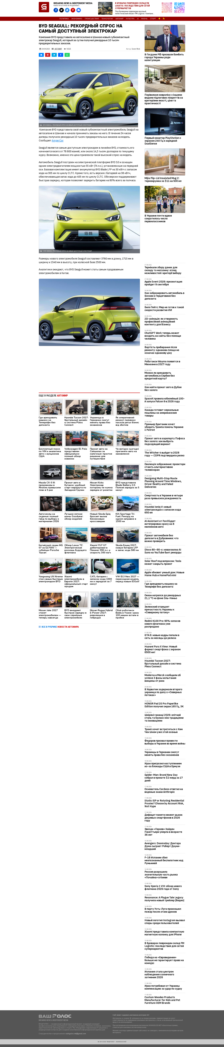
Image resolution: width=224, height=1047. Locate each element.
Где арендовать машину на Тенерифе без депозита (161, 585)
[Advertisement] (89, 369)
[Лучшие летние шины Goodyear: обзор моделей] (77, 503)
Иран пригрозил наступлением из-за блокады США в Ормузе (163, 765)
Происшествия (92, 19)
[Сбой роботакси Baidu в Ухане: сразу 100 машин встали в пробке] (128, 600)
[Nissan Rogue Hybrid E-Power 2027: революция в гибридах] (102, 600)
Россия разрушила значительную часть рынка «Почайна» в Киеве (161, 874)
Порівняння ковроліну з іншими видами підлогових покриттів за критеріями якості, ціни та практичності (164, 99)
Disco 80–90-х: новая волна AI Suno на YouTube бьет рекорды (163, 551)
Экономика (76, 19)
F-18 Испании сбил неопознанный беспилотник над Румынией (164, 860)
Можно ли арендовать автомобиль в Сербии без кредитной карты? (160, 375)
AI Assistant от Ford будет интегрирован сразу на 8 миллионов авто (160, 524)
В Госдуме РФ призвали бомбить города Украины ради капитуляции (164, 57)
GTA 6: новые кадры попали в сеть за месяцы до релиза (162, 636)
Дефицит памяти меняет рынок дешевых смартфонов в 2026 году (163, 817)
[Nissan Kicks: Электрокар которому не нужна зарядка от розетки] (102, 472)
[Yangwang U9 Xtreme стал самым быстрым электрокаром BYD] (51, 566)
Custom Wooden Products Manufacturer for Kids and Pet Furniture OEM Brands (162, 1000)
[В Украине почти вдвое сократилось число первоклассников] (165, 200)
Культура (130, 19)
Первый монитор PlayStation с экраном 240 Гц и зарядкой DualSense (163, 140)
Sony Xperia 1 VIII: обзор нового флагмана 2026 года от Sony (163, 887)
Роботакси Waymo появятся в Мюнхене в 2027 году (162, 363)
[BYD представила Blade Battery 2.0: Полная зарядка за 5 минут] (128, 472)
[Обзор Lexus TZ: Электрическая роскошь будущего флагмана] (77, 535)
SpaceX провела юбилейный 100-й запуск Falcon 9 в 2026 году (165, 400)
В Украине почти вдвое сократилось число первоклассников (158, 218)
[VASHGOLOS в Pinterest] (73, 10)
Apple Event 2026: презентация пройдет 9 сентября (163, 283)
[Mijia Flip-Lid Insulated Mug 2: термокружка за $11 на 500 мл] (165, 162)
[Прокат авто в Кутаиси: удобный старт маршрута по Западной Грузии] (77, 472)
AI (138, 19)
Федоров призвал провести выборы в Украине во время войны (165, 742)
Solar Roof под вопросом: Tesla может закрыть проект (163, 562)
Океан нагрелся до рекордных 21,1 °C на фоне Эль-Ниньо (163, 597)
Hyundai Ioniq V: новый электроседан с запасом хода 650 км (163, 509)
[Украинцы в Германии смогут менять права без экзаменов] (102, 407)
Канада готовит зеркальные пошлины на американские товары (162, 412)
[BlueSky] (41, 55)
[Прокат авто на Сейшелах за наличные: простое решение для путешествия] (102, 438)
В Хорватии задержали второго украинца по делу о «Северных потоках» (163, 692)
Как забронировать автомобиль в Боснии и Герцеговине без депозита (164, 295)
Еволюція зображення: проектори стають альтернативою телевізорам (165, 467)
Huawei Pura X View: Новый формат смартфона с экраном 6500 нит (163, 649)
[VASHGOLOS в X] (61, 10)
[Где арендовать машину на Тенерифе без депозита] (51, 407)
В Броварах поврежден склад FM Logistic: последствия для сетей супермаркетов (164, 946)
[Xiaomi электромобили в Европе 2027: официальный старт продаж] (77, 566)
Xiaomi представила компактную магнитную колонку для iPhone (164, 933)
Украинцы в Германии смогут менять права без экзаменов (162, 753)
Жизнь (144, 19)
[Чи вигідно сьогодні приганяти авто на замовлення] (128, 438)
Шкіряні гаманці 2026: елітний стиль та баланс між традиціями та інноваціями (164, 717)
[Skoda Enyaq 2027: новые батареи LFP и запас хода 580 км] (128, 535)
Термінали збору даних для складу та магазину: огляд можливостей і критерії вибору (163, 270)
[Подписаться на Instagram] (167, 8)
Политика (64, 19)
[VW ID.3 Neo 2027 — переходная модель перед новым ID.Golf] (128, 566)
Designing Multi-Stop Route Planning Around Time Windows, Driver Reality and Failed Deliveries (163, 483)
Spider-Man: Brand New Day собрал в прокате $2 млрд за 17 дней (164, 777)
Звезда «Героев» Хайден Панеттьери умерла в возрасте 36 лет (163, 832)
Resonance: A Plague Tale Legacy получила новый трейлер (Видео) (164, 899)
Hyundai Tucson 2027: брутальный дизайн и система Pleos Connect (163, 663)
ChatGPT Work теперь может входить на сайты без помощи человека (163, 335)
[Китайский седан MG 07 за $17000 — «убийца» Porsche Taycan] (51, 535)
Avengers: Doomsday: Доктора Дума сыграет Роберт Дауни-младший (163, 846)
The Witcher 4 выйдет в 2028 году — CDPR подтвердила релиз (164, 454)
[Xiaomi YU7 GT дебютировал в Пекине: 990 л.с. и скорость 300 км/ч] (102, 535)
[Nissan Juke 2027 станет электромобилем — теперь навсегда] (51, 600)
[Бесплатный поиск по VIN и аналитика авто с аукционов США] (51, 438)
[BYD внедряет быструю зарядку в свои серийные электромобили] (77, 600)
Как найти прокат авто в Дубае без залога (163, 388)
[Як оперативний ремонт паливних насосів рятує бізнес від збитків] (128, 407)
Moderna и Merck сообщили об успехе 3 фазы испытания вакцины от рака (163, 678)
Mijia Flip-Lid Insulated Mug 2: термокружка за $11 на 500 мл (163, 179)
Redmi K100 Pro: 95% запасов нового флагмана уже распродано (162, 623)
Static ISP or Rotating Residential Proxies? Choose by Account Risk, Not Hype (164, 803)
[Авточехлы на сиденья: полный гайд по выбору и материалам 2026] (51, 503)
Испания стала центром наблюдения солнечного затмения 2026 (159, 974)
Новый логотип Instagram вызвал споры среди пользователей (165, 922)
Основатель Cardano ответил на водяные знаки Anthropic (164, 790)
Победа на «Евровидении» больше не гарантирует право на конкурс (164, 960)
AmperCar (58, 140)
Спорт (153, 19)
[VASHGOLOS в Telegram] (67, 10)
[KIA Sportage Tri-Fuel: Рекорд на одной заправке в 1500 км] (128, 503)
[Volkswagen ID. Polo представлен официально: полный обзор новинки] (77, 438)
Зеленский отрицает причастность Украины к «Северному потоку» (159, 609)
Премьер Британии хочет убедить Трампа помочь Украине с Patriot (164, 427)
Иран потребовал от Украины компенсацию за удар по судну (163, 987)
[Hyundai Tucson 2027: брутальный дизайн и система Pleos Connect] (77, 407)
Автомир (119, 19)
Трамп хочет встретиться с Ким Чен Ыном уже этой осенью (164, 730)
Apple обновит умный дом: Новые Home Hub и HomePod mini (164, 574)
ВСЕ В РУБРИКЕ (60, 626)
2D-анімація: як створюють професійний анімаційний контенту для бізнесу (161, 321)
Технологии (107, 19)
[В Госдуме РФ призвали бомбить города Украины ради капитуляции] (165, 39)
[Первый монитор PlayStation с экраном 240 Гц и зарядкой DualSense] (165, 122)
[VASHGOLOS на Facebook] (56, 10)
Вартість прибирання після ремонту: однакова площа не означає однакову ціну (162, 350)
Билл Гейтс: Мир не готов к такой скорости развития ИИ (164, 309)
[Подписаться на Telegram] (179, 8)
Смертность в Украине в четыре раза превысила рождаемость (164, 497)
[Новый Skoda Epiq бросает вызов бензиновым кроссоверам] (102, 503)
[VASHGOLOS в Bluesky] (78, 10)
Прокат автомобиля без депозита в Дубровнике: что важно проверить (161, 538)
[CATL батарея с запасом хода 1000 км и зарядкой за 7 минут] (102, 566)
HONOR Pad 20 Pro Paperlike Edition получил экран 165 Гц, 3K (164, 705)
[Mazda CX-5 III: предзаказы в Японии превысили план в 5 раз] (51, 472)
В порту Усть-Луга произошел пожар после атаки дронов (163, 910)
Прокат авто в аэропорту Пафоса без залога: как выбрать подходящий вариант (165, 441)
